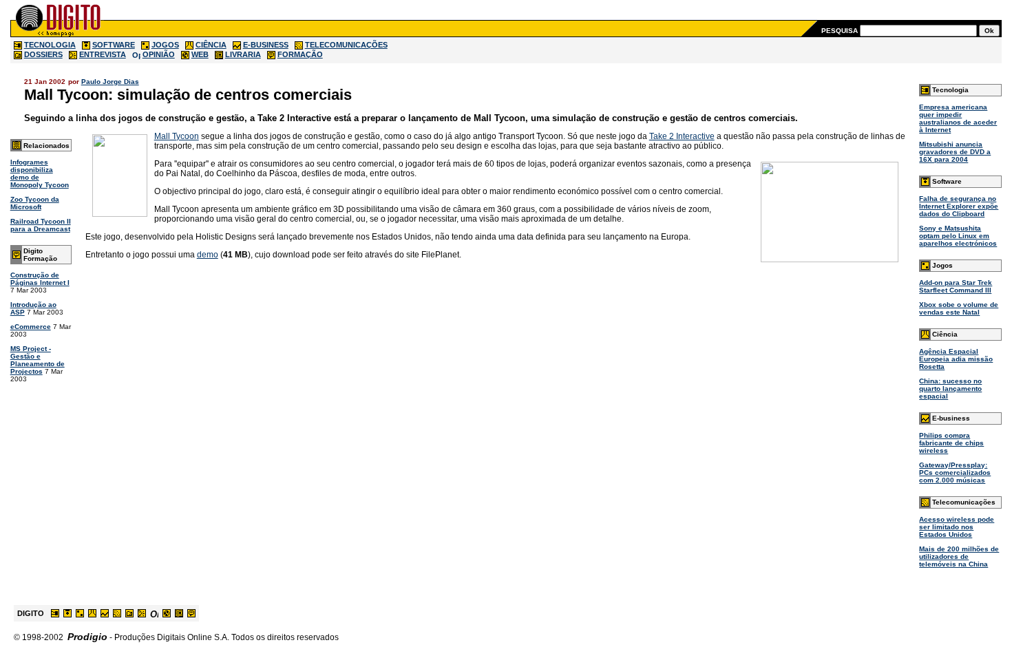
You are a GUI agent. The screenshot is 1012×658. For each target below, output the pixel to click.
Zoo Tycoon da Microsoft (34, 203)
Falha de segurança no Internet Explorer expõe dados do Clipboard (958, 206)
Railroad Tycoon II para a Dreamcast (40, 225)
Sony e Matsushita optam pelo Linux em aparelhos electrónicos (958, 235)
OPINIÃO (159, 54)
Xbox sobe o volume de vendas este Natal (958, 308)
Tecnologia (950, 90)
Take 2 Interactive (682, 136)
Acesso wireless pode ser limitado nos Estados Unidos (956, 527)
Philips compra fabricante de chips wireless (951, 443)
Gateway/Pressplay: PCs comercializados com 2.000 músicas (955, 472)
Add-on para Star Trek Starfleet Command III (955, 286)
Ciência (945, 334)
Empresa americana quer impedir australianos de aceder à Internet (958, 118)
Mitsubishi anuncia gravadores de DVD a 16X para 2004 (955, 151)
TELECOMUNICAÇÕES (346, 45)
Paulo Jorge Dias (110, 81)
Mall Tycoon (176, 136)
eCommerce (30, 326)
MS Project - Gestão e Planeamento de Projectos (37, 360)
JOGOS (165, 45)
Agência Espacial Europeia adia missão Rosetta (956, 359)
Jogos (942, 265)
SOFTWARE (113, 45)
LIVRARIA (243, 54)
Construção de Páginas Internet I (40, 278)
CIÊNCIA (211, 45)
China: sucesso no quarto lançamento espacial (950, 388)
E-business (951, 418)
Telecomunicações (963, 502)
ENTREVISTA (102, 54)
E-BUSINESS (265, 45)
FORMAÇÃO (300, 54)
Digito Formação (40, 254)
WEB (200, 54)
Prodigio (87, 636)
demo (207, 254)
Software (947, 181)
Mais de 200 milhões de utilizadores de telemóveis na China (959, 556)
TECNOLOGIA (50, 45)
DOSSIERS (43, 54)
